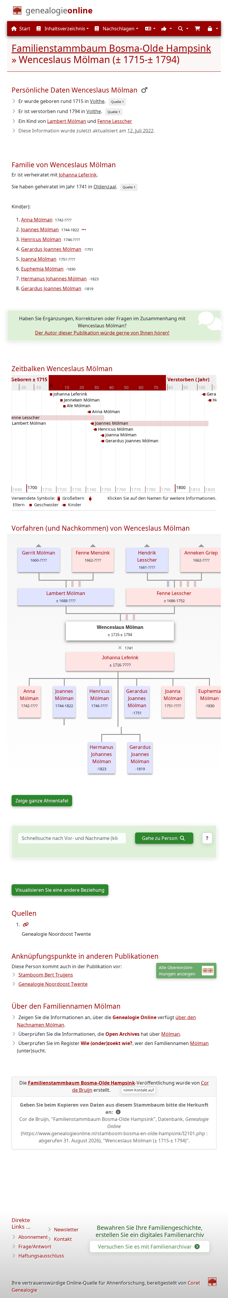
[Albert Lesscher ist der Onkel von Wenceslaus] (168, 583)
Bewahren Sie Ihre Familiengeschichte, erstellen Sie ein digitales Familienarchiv (150, 1231)
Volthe (97, 101)
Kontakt (63, 1239)
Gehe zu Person (160, 838)
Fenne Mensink (93, 552)
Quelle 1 (117, 101)
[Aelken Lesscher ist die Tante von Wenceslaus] (195, 583)
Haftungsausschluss (41, 1255)
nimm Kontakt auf (139, 1090)
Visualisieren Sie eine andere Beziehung (59, 890)
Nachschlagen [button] (118, 28)
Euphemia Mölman (42, 268)
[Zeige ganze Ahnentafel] (39, 545)
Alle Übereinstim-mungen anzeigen (177, 971)
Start (24, 28)
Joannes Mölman (40, 229)
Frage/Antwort (34, 1246)
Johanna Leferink (78, 174)
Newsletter (66, 1229)
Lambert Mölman (66, 121)
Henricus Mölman (41, 239)
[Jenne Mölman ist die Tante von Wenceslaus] (79, 583)
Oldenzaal (105, 186)
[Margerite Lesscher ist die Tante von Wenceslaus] (188, 583)
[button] (149, 28)
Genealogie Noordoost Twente (53, 984)
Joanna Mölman (38, 259)
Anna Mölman (37, 219)
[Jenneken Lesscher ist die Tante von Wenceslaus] (181, 583)
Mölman (170, 1034)
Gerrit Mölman (38, 552)
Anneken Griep (201, 552)
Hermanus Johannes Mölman (54, 278)
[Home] (212, 1281)
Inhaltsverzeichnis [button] (64, 28)
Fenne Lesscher (114, 121)
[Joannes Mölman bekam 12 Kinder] (84, 229)
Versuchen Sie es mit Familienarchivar (145, 1246)
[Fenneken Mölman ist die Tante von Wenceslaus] (72, 583)
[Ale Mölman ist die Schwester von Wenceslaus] (134, 617)
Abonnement (33, 1237)
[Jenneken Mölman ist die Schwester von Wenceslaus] (127, 617)
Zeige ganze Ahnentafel (41, 800)
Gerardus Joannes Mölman (51, 249)
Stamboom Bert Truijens (45, 974)
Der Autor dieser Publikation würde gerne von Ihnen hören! (102, 332)
